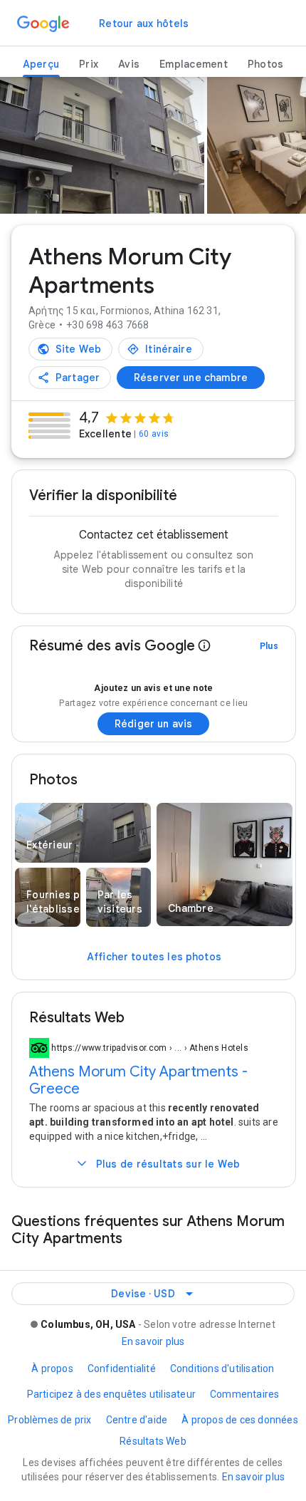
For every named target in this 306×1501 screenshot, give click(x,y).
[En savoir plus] (204, 646)
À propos (52, 1368)
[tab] (41, 64)
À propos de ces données (239, 1419)
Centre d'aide (137, 1419)
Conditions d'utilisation (222, 1368)
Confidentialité (122, 1368)
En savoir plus (153, 1341)
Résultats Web (153, 1441)
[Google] (43, 24)
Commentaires (244, 1394)
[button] (83, 834)
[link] (144, 23)
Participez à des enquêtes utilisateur (111, 1394)
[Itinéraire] (161, 349)
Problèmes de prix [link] (49, 1419)
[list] (153, 153)
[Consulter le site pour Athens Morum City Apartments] (70, 349)
